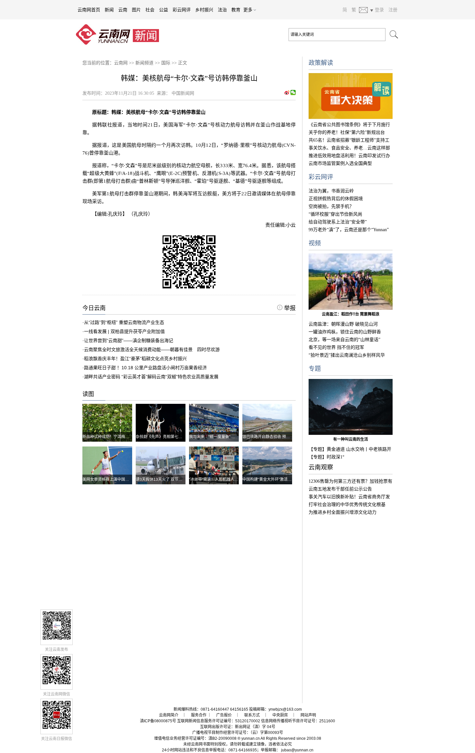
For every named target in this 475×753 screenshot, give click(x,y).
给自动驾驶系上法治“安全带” (338, 222)
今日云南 (94, 308)
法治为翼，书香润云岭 (331, 190)
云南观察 (321, 467)
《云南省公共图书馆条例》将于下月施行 (349, 124)
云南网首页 (89, 9)
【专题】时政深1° (326, 457)
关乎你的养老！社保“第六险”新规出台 (347, 132)
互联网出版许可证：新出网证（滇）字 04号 (237, 727)
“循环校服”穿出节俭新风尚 (335, 214)
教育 (235, 9)
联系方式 (252, 715)
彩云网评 (182, 9)
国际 (165, 62)
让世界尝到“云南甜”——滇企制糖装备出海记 (128, 340)
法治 (222, 9)
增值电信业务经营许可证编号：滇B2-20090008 (195, 738)
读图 (88, 394)
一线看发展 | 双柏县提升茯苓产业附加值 (124, 331)
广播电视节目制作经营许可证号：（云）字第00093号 (237, 732)
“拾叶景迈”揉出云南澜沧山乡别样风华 (347, 355)
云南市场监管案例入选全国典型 (340, 163)
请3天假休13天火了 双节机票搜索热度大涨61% (176, 479)
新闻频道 (144, 62)
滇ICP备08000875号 (158, 721)
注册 (392, 9)
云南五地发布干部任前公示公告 (340, 489)
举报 (289, 308)
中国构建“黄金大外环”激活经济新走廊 (274, 479)
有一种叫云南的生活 (350, 439)
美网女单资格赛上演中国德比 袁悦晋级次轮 (119, 479)
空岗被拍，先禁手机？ (331, 206)
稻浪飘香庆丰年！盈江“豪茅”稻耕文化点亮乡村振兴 (135, 358)
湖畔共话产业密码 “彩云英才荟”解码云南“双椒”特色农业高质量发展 (151, 376)
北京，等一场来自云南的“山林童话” (344, 339)
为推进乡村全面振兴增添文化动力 (342, 512)
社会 (149, 9)
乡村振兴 (204, 9)
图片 (136, 9)
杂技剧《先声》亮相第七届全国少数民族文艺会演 (178, 437)
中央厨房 (280, 715)
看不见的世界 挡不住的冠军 (336, 347)
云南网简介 (168, 715)
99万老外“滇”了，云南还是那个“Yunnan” (349, 229)
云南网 (121, 62)
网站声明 (308, 715)
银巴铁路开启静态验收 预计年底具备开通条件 (281, 437)
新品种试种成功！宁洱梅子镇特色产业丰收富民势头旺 (128, 437)
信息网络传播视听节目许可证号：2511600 (298, 721)
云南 (122, 9)
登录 (379, 9)
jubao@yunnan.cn (297, 750)
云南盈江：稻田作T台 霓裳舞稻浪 (350, 314)
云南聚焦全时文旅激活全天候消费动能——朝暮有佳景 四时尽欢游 (152, 349)
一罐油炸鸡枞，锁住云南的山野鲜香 (345, 331)
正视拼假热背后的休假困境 (336, 198)
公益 (163, 9)
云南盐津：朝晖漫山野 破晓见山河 (343, 324)
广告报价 (224, 715)
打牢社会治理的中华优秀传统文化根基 (347, 504)
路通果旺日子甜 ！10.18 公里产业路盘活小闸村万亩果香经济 (145, 367)
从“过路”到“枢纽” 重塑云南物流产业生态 (124, 322)
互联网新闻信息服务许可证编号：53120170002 (218, 721)
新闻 (109, 9)
